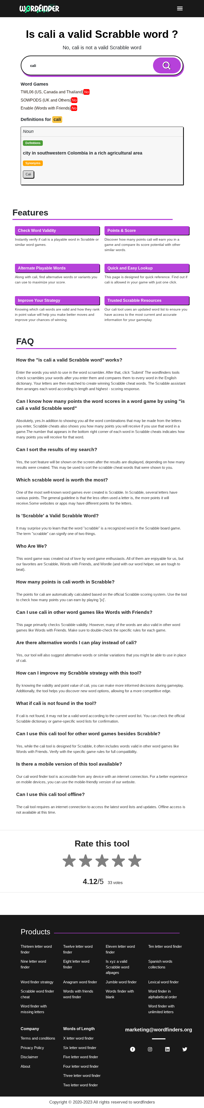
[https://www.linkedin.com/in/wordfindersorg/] (167, 1049)
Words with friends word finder (78, 994)
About (25, 1066)
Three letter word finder (82, 1075)
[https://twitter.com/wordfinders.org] (184, 1049)
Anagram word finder (80, 982)
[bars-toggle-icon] (180, 8)
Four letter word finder (81, 1066)
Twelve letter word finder (78, 949)
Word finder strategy (37, 982)
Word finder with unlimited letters (161, 1009)
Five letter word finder (80, 1057)
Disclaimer (29, 1057)
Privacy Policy (32, 1048)
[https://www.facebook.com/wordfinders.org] (132, 1049)
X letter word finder (78, 1038)
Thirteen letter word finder (36, 949)
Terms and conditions (38, 1038)
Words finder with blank (120, 994)
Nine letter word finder (33, 964)
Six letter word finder (79, 1048)
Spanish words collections (160, 964)
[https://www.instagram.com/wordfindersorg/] (150, 1049)
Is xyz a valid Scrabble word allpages (117, 967)
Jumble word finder (121, 982)
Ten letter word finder (165, 946)
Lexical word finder (163, 982)
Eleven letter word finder (120, 949)
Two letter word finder (80, 1085)
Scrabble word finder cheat (37, 994)
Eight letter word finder (76, 964)
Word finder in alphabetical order (162, 994)
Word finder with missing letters (34, 1009)
